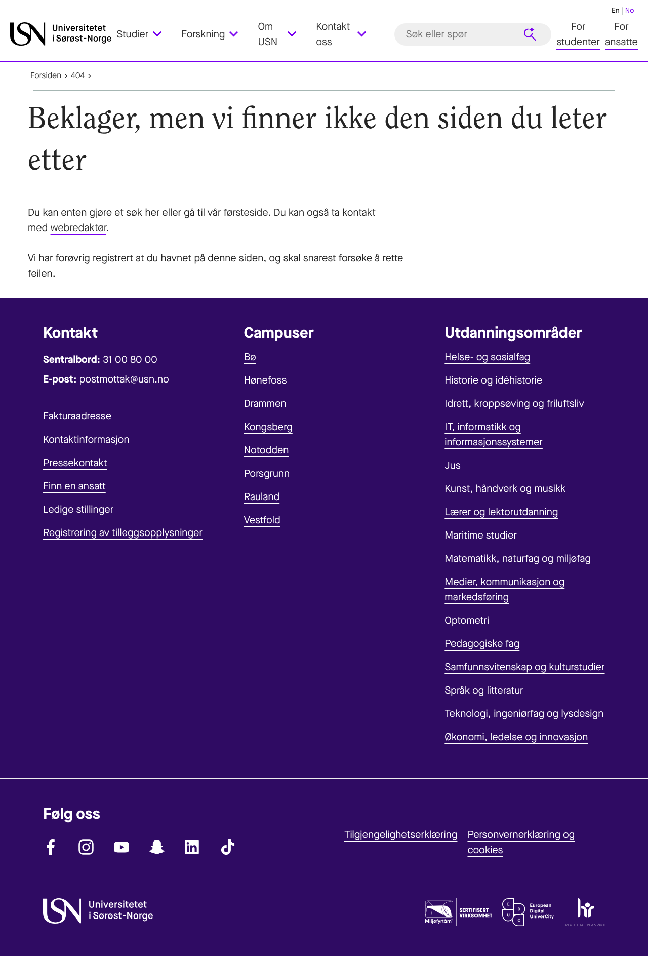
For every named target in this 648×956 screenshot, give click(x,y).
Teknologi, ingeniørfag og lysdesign (523, 713)
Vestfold (262, 520)
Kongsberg (268, 427)
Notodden (266, 450)
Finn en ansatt (74, 486)
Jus (452, 465)
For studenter (578, 34)
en (616, 10)
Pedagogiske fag (481, 644)
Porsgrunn (267, 473)
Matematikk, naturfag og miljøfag (517, 558)
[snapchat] (157, 847)
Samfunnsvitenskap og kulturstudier (524, 667)
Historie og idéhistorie (493, 380)
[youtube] (121, 847)
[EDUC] (528, 914)
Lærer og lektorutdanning (501, 512)
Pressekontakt (75, 463)
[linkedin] (192, 847)
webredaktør (78, 228)
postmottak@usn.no (124, 379)
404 (78, 75)
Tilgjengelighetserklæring (400, 835)
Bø (250, 357)
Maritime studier (480, 535)
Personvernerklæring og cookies (521, 842)
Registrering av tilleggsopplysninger (122, 533)
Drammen (265, 403)
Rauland (262, 497)
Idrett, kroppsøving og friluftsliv (514, 403)
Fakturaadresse (77, 416)
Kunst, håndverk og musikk (504, 488)
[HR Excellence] (584, 914)
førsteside (245, 212)
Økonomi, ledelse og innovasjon (516, 737)
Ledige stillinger (78, 509)
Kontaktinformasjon (86, 439)
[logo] (60, 34)
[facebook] (50, 847)
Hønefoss (265, 380)
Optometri (466, 620)
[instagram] (86, 847)
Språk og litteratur (483, 690)
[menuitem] (145, 34)
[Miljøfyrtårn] (458, 914)
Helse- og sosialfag (487, 357)
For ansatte (621, 34)
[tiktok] (227, 847)
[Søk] (530, 34)
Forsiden (45, 75)
